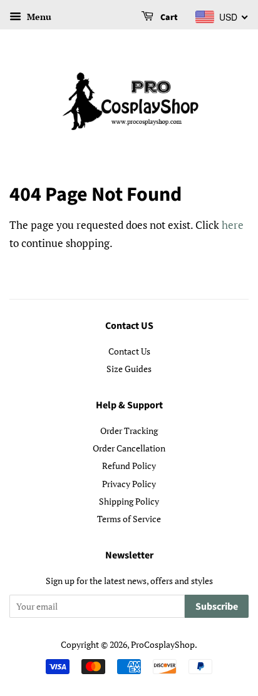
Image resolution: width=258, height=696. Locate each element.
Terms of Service (129, 519)
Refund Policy (129, 466)
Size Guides (129, 369)
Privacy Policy (129, 484)
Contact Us (129, 351)
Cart (168, 17)
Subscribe (216, 606)
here (233, 225)
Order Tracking (129, 430)
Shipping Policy (129, 501)
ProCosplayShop (163, 644)
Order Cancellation (129, 448)
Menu (37, 17)
